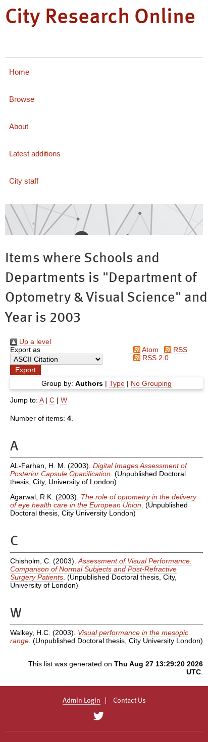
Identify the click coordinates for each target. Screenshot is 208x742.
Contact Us (129, 700)
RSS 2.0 (154, 358)
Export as (25, 350)
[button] (25, 370)
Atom (149, 350)
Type (117, 383)
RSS (179, 350)
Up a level (34, 341)
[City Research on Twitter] (98, 716)
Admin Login (81, 700)
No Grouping (151, 383)
